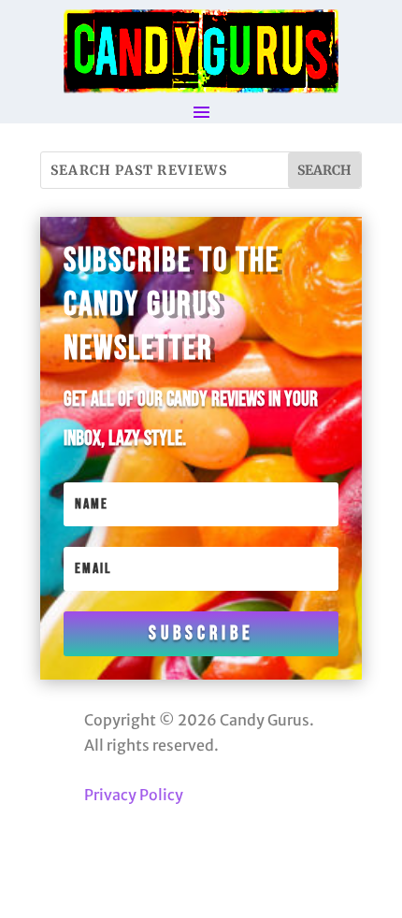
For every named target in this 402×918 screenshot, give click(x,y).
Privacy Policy (133, 794)
